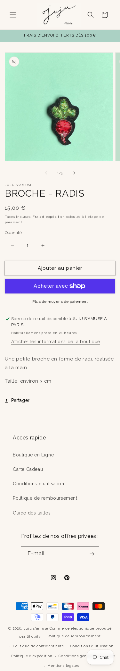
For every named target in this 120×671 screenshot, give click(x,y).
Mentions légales (63, 666)
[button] (13, 15)
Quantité (13, 232)
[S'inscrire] (92, 553)
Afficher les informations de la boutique (55, 341)
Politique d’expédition (31, 656)
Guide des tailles (32, 512)
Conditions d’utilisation (92, 646)
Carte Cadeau (28, 469)
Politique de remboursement (45, 498)
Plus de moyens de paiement (60, 301)
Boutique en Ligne (33, 454)
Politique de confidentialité (38, 646)
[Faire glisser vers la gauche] (46, 173)
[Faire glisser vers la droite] (74, 173)
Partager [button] (20, 400)
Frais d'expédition (49, 216)
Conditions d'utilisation (38, 483)
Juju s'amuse (36, 628)
